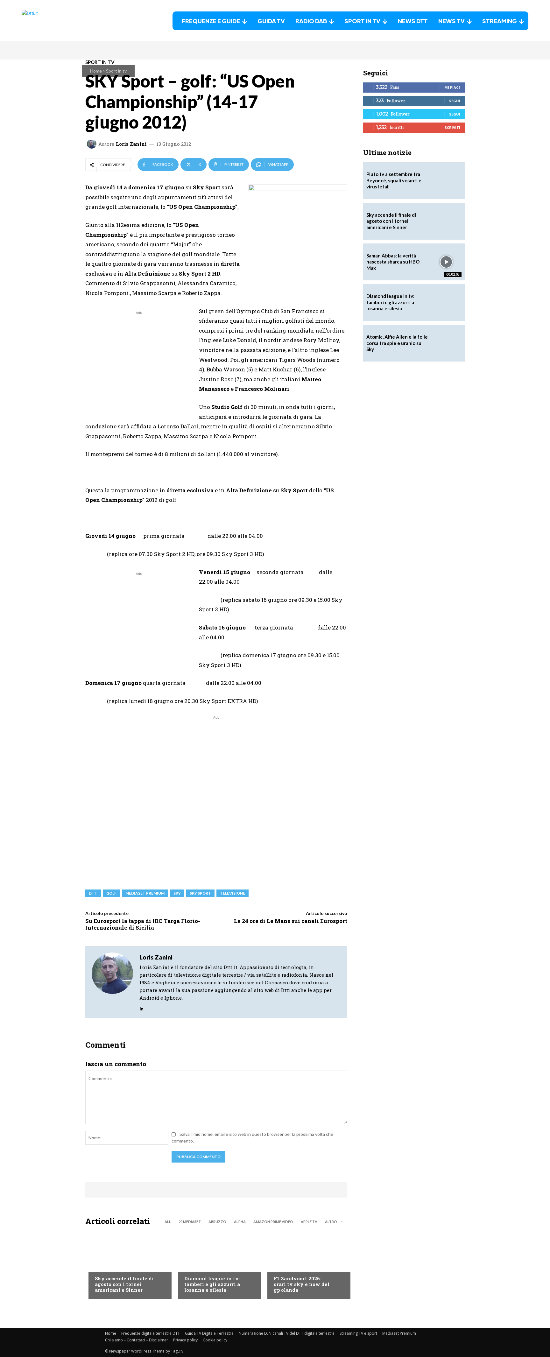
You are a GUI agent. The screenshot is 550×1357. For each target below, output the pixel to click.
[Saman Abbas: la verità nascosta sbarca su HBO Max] (446, 262)
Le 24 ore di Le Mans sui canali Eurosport (290, 921)
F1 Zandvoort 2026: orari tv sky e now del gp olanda (301, 1284)
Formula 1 (285, 1266)
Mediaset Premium (399, 1333)
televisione (232, 893)
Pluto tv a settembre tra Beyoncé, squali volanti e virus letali (393, 180)
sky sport (200, 893)
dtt (93, 893)
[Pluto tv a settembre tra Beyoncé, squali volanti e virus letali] (446, 180)
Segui (454, 100)
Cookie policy (215, 1340)
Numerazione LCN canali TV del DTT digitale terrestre (287, 1333)
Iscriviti (451, 127)
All (168, 1222)
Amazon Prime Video (273, 1222)
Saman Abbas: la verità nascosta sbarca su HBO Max (393, 262)
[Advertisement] (138, 360)
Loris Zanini (131, 144)
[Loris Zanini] (92, 144)
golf (111, 893)
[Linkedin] (141, 1007)
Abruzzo (217, 1222)
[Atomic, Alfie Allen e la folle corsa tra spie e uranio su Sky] (446, 343)
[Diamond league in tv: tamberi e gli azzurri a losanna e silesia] (446, 302)
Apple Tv (309, 1222)
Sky (177, 893)
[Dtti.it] (61, 21)
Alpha (240, 1222)
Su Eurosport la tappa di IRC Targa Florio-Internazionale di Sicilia (142, 924)
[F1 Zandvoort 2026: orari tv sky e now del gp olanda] (305, 1264)
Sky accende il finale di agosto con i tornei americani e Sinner (124, 1284)
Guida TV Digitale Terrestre (209, 1333)
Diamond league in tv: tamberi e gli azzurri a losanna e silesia (212, 1284)
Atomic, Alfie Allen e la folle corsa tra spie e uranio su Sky (397, 343)
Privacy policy (185, 1340)
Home (96, 71)
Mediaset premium (145, 893)
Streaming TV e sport (358, 1333)
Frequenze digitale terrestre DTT (150, 1333)
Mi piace (452, 87)
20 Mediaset (190, 1222)
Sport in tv (116, 71)
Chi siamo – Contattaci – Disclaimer (136, 1340)
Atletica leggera (203, 1266)
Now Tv (103, 1266)
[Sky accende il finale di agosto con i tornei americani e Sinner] (126, 1264)
